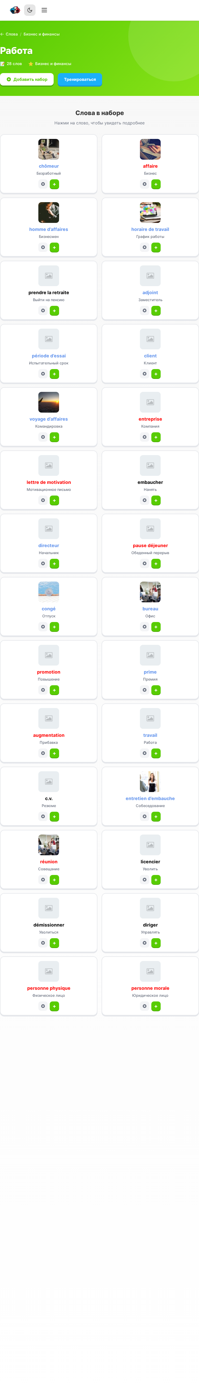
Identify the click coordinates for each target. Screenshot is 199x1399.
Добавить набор (30, 79)
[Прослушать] (43, 184)
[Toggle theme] (29, 10)
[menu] (44, 10)
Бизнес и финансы (42, 34)
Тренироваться (80, 79)
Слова (12, 34)
